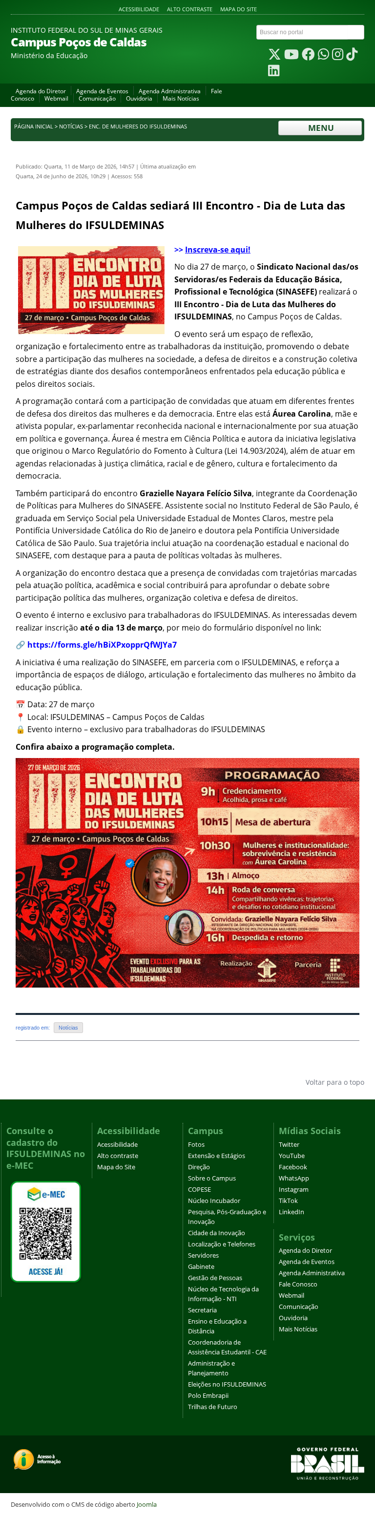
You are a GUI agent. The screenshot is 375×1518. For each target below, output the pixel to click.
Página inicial (33, 126)
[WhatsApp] (323, 56)
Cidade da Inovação (216, 1233)
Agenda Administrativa (170, 91)
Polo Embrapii (208, 1396)
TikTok (288, 1201)
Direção (199, 1167)
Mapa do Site (238, 9)
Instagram (294, 1189)
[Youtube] (291, 56)
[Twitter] (274, 56)
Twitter (289, 1144)
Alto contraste (189, 9)
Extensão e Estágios (216, 1156)
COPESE (199, 1189)
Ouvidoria (139, 98)
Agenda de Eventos (102, 91)
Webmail (56, 98)
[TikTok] (351, 56)
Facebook (293, 1167)
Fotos (196, 1144)
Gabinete (201, 1267)
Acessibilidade (139, 9)
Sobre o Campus (212, 1178)
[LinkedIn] (273, 72)
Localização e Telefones (221, 1244)
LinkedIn (291, 1212)
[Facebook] (308, 56)
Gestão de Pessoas (215, 1278)
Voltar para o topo (334, 1082)
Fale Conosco (298, 1284)
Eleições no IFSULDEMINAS (227, 1384)
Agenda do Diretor (41, 91)
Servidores (203, 1255)
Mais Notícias (181, 98)
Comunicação (97, 98)
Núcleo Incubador (214, 1201)
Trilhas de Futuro (212, 1407)
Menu (320, 127)
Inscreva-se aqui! (217, 249)
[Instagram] (337, 56)
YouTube (292, 1156)
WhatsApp (294, 1178)
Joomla (147, 1504)
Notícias (71, 126)
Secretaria (202, 1310)
